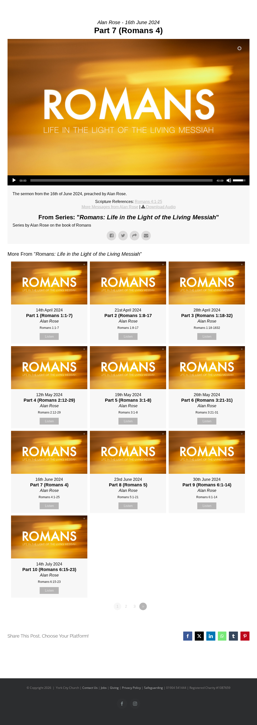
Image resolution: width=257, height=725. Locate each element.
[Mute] (228, 180)
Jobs (104, 688)
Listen (49, 336)
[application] (128, 180)
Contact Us (90, 688)
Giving (114, 688)
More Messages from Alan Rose (110, 207)
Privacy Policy (131, 688)
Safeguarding (153, 688)
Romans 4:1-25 (148, 201)
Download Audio (161, 207)
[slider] (121, 180)
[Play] (14, 180)
